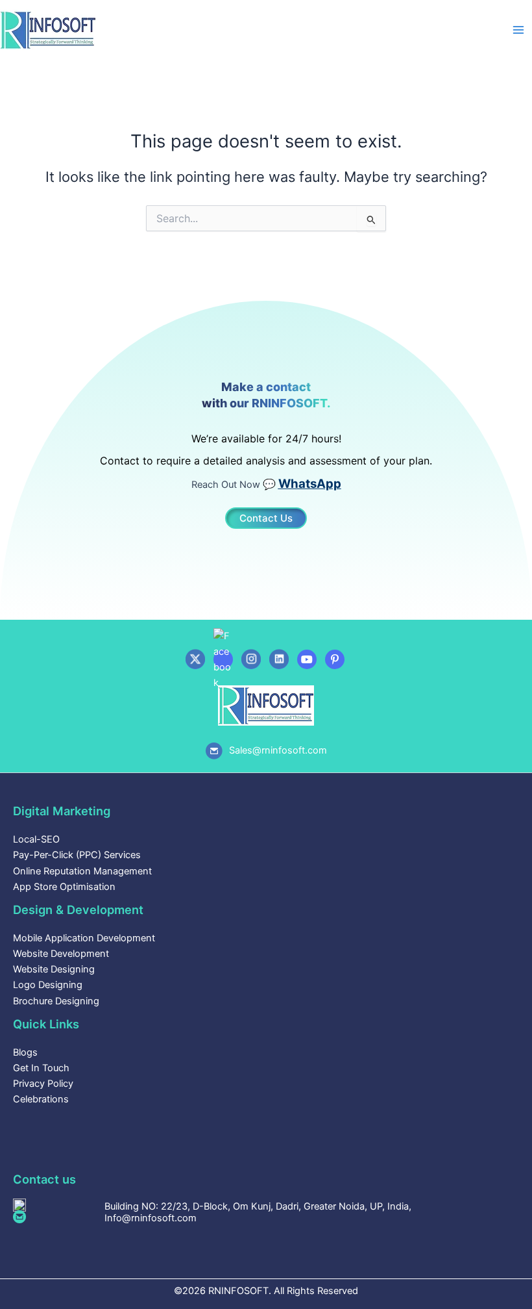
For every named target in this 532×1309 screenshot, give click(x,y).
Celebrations (41, 1099)
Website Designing (54, 969)
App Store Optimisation (64, 887)
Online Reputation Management (82, 871)
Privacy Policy (43, 1083)
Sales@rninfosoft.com (278, 750)
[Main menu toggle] (518, 30)
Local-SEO (36, 839)
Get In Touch (41, 1068)
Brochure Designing (56, 1001)
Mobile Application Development (84, 938)
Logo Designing (47, 985)
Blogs (25, 1052)
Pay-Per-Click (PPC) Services (77, 855)
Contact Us (266, 518)
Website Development (61, 954)
